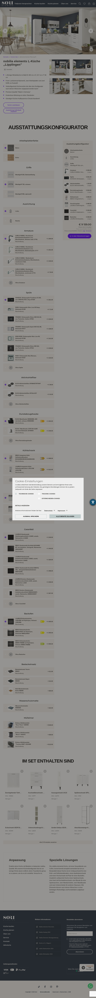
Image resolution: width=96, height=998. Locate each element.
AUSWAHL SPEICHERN (31, 516)
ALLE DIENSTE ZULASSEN (65, 516)
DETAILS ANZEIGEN (22, 505)
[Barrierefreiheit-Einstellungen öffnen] (93, 502)
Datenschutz (48, 510)
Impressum (61, 510)
